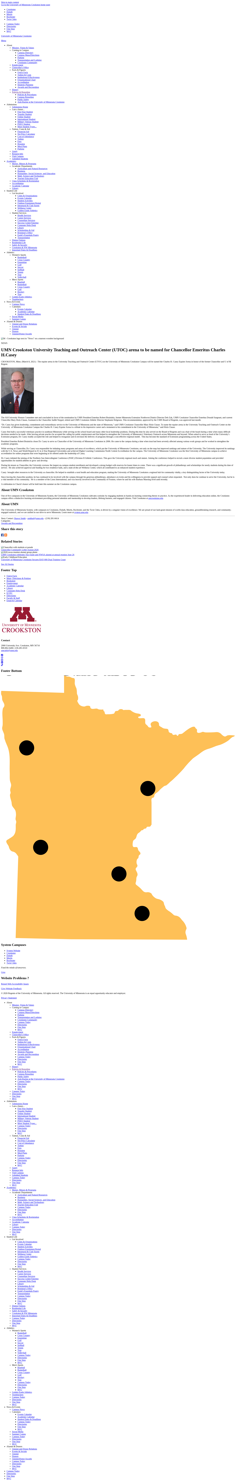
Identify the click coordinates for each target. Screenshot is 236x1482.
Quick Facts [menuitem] (22, 72)
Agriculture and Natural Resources (32, 1195)
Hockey (20, 1377)
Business (21, 1197)
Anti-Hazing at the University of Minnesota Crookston (40, 1079)
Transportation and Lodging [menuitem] (29, 60)
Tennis (20, 1348)
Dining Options (18, 1306)
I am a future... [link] (18, 109)
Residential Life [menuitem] (19, 242)
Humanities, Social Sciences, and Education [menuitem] (36, 173)
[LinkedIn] (118, 662)
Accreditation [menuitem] (23, 82)
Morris (9, 14)
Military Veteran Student (28, 1118)
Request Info (17, 1170)
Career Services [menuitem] (24, 218)
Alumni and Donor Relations (24, 1449)
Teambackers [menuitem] (17, 299)
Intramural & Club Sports (28, 1251)
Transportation (23, 1293)
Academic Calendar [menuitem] (20, 186)
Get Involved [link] (17, 193)
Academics (11, 1187)
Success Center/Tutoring (28, 1279)
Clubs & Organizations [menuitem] (27, 196)
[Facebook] (118, 655)
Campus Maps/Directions (28, 1012)
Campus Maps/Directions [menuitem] (28, 55)
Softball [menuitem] (20, 270)
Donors (15, 1456)
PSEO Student (23, 1121)
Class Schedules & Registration (25, 1217)
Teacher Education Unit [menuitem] (27, 178)
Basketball (21, 1333)
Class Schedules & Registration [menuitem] (25, 181)
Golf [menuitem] (19, 265)
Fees (19, 1148)
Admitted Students (20, 1175)
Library (10, 588)
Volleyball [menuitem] (21, 277)
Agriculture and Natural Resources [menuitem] (32, 168)
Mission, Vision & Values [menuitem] (23, 48)
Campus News (18, 1409)
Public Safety (23, 1076)
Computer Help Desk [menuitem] (26, 225)
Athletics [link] (10, 252)
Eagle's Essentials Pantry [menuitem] (28, 235)
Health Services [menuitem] (24, 215)
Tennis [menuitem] (20, 272)
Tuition (20, 1145)
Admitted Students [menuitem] (20, 159)
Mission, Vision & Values (23, 1005)
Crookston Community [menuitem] (27, 62)
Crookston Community (27, 1020)
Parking (20, 1015)
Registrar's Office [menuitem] (25, 233)
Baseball (21, 1367)
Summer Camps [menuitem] (19, 319)
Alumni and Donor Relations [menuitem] (24, 324)
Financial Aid (23, 1138)
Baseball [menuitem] (21, 282)
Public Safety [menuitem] (23, 99)
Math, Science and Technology (30, 1202)
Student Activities (25, 1247)
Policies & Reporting (21, 1069)
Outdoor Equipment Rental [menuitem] (29, 203)
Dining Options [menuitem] (18, 240)
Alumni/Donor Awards (22, 1459)
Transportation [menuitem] (23, 237)
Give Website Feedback (11, 988)
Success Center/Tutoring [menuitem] (28, 223)
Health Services (24, 1271)
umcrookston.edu (155, 498)
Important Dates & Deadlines (24, 1316)
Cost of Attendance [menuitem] (25, 136)
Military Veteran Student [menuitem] (28, 122)
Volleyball (21, 1353)
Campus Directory (25, 1010)
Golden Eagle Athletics (27, 1256)
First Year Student (25, 1108)
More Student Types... (27, 1123)
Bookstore (11, 581)
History (15, 1067)
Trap (19, 1350)
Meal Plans (22, 1153)
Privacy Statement (9, 998)
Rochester (11, 17)
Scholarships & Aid (25, 1286)
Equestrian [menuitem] (22, 262)
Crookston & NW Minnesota (24, 1313)
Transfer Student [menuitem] (24, 114)
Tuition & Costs (24, 1042)
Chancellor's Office (20, 1034)
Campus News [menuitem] (18, 304)
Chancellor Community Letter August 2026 (20, 550)
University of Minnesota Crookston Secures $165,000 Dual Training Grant (33, 559)
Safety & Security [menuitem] (19, 245)
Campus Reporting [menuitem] (25, 97)
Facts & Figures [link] (19, 70)
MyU (9, 31)
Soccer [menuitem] (20, 267)
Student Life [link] (12, 191)
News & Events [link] (13, 302)
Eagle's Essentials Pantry (28, 1291)
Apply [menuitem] (14, 151)
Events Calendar (24, 1244)
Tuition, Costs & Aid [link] (21, 129)
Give (3, 972)
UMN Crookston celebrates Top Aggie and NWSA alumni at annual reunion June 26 (37, 555)
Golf (19, 1340)
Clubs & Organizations (27, 1242)
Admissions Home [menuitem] (20, 107)
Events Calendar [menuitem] (24, 198)
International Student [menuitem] (26, 119)
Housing (21, 1150)
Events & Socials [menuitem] (19, 326)
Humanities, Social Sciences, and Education (36, 1200)
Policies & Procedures (26, 1071)
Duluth (10, 12)
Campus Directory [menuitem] (25, 53)
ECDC (10, 593)
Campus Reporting (25, 1074)
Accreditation (23, 1049)
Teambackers (17, 1394)
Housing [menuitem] (21, 144)
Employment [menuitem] (17, 65)
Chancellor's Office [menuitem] (20, 67)
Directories (11, 26)
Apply (14, 1168)
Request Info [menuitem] (17, 154)
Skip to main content (10, 2)
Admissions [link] (12, 104)
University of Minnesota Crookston (16, 36)
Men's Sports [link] (17, 279)
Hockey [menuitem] (20, 292)
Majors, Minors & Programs (24, 1190)
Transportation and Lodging (29, 1017)
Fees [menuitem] (19, 141)
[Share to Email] (5, 535)
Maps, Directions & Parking (19, 578)
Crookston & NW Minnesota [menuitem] (24, 247)
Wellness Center (24, 1254)
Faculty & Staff (13, 598)
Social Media (17, 1431)
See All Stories (7, 564)
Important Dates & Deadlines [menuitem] (24, 250)
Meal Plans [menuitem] (22, 146)
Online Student (23, 1113)
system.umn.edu (81, 512)
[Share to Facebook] (2, 535)
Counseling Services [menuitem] (26, 220)
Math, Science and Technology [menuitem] (30, 176)
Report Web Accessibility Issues (15, 984)
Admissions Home (20, 1103)
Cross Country (23, 1335)
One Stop (11, 29)
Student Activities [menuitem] (25, 200)
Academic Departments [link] (22, 166)
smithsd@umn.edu (35, 518)
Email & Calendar (14, 600)
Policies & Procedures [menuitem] (26, 94)
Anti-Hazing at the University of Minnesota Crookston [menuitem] (40, 102)
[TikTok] (118, 665)
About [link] (9, 45)
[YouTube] (118, 660)
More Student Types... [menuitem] (27, 126)
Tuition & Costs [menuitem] (24, 75)
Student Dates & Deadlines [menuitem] (29, 314)
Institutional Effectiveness (28, 1044)
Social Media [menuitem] (17, 316)
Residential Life (19, 1308)
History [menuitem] (15, 90)
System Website (13, 950)
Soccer (20, 1343)
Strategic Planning (25, 1052)
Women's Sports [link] (19, 255)
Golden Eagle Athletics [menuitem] (27, 210)
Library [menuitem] (15, 188)
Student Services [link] (19, 213)
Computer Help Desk (16, 591)
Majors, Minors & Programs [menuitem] (24, 163)
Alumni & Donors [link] (14, 321)
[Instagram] (118, 657)
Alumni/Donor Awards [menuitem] (22, 334)
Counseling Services (26, 1276)
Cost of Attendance (25, 1143)
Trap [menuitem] (19, 274)
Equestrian (22, 1338)
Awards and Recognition (12, 523)
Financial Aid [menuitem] (23, 131)
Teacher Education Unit (27, 1205)
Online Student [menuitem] (23, 117)
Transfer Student (24, 1111)
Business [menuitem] (21, 171)
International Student (26, 1116)
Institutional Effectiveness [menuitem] (28, 77)
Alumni (15, 1454)
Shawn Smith (20, 518)
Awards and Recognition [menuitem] (28, 87)
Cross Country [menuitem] (23, 260)
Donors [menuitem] (15, 331)
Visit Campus (18, 1173)
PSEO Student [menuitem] (23, 124)
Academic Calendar (15, 586)
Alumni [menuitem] (15, 329)
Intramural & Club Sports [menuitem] (28, 205)
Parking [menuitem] (20, 57)
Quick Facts (12, 576)
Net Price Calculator (26, 1140)
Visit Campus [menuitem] (18, 156)
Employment (12, 583)
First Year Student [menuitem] (25, 112)
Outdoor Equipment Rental (29, 1249)
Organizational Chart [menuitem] (26, 80)
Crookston (11, 9)
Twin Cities (12, 19)
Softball (20, 1345)
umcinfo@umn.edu (9, 650)
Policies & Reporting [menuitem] (21, 92)
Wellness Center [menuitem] (24, 208)
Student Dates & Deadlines (29, 1419)
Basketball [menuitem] (21, 257)
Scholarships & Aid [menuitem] (25, 230)
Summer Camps (19, 1434)
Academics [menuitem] (11, 161)
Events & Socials (19, 1451)
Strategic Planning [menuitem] (25, 85)
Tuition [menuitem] (20, 139)
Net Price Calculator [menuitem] (26, 134)
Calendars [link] (16, 307)
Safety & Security (19, 1311)
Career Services (24, 1274)
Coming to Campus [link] (20, 50)
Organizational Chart (26, 1047)
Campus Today (13, 24)
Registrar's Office (25, 1288)
